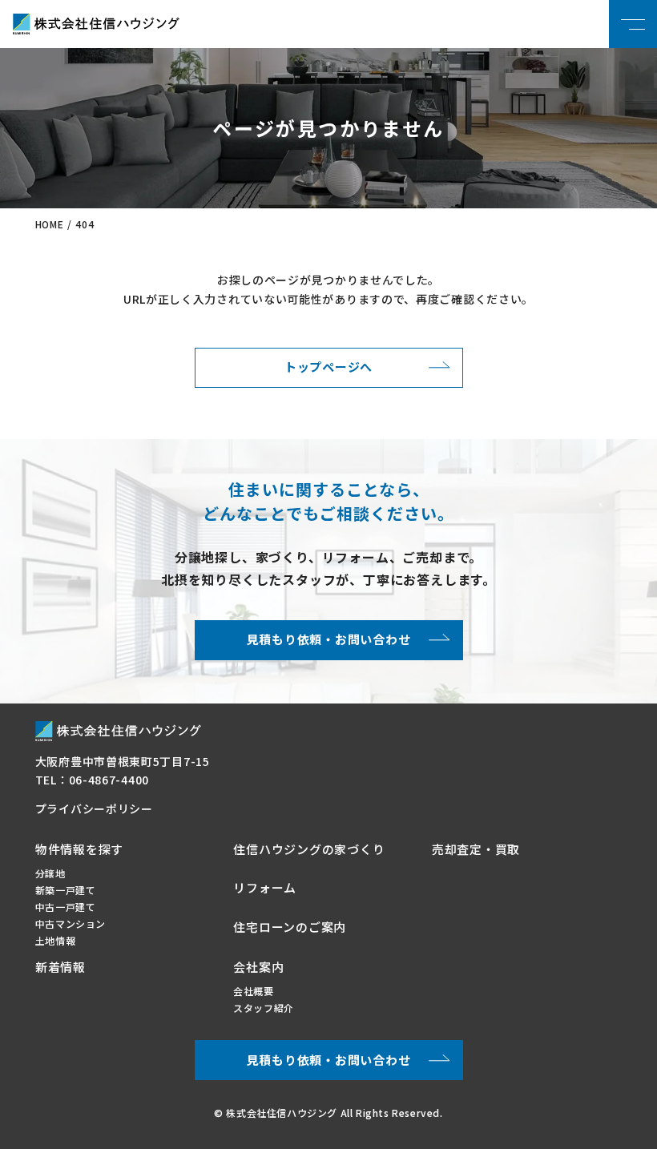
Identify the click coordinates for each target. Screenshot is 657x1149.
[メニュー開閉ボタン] (633, 24)
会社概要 (253, 991)
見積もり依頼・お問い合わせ (329, 639)
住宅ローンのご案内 (289, 926)
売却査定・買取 (476, 849)
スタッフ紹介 (263, 1007)
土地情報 (55, 940)
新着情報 (60, 966)
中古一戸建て (65, 906)
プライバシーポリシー (94, 808)
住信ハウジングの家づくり (309, 849)
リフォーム (264, 887)
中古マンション (70, 923)
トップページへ (328, 366)
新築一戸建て (65, 890)
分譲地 (50, 873)
